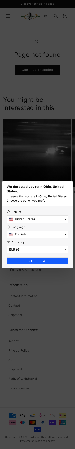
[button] (37, 219)
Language (18, 227)
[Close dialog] (69, 184)
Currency (18, 242)
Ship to (17, 211)
